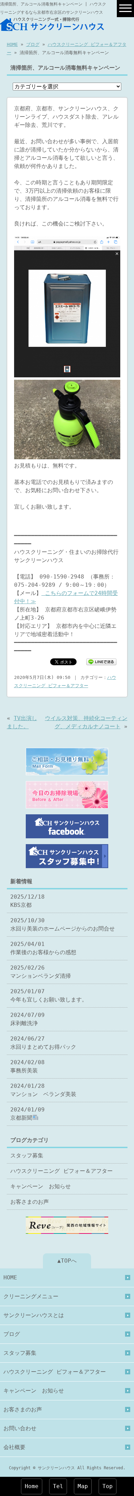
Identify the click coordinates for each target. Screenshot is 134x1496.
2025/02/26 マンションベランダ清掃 (40, 971)
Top (107, 1486)
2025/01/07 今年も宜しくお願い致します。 (48, 995)
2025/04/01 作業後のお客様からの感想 (43, 948)
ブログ (33, 44)
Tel (58, 1486)
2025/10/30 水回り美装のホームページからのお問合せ (62, 924)
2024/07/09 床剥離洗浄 (27, 1019)
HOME (12, 44)
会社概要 (14, 1447)
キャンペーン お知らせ (40, 1186)
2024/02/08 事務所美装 (27, 1066)
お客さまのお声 (29, 1202)
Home (31, 1486)
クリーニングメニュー (30, 1296)
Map (83, 1486)
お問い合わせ (19, 1428)
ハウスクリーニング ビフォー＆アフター (61, 1171)
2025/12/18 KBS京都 (27, 900)
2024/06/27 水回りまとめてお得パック (43, 1042)
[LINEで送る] (101, 661)
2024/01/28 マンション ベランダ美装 (43, 1090)
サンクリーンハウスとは (33, 1315)
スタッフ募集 (26, 1155)
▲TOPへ (67, 1260)
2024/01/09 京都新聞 (27, 1113)
